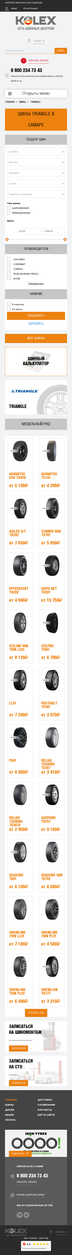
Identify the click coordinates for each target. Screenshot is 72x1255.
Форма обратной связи (30, 1195)
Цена (10, 221)
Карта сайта (46, 1115)
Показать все (36, 284)
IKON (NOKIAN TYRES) (25, 274)
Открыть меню (36, 94)
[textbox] (36, 152)
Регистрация (30, 9)
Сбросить (36, 323)
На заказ (16, 309)
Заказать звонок (38, 61)
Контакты (45, 1110)
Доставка (45, 1100)
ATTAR (16, 279)
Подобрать (36, 315)
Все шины (36, 338)
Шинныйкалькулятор (36, 361)
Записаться (18, 1048)
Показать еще (36, 1013)
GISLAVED (19, 260)
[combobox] (36, 151)
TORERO (18, 269)
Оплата (10, 1120)
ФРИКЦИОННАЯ (20, 213)
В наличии (17, 305)
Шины (22, 102)
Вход (14, 9)
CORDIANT (19, 264)
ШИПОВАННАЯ (20, 208)
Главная (10, 102)
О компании (46, 1105)
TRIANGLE (35, 102)
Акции (9, 1115)
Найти (60, 51)
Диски (9, 1110)
